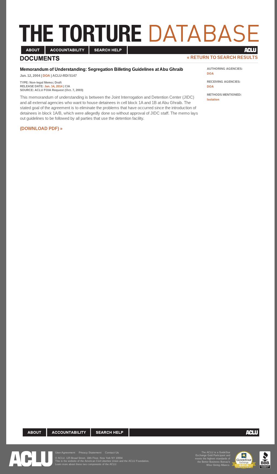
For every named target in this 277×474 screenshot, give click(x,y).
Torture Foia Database (140, 30)
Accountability (67, 50)
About (33, 50)
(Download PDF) (39, 128)
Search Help (108, 50)
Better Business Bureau (265, 460)
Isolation (213, 99)
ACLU (194, 50)
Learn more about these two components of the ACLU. (86, 464)
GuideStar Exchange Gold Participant (245, 460)
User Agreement (65, 452)
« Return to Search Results (222, 57)
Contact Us (112, 452)
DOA (46, 76)
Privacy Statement (90, 452)
